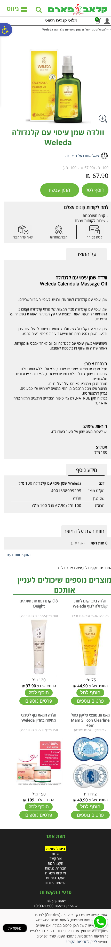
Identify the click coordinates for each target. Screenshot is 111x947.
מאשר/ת (14, 928)
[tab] (86, 254)
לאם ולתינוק (99, 29)
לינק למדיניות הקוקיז (81, 941)
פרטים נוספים (90, 700)
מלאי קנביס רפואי (61, 20)
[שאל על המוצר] (23, 229)
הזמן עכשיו (59, 190)
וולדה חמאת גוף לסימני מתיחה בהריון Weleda (38, 717)
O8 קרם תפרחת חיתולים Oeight (39, 603)
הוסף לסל (95, 190)
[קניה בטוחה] (94, 229)
